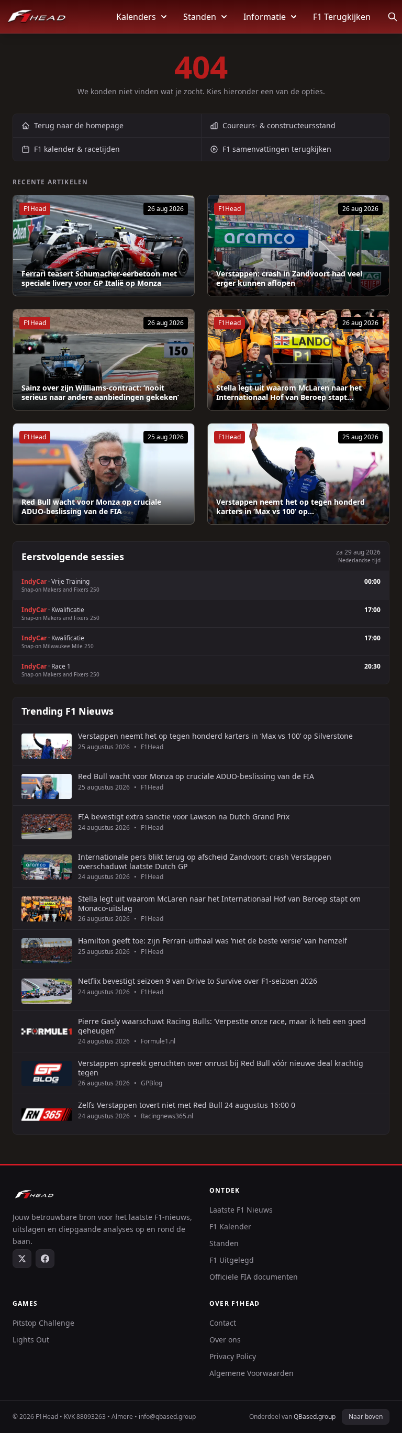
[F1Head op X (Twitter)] (22, 1258)
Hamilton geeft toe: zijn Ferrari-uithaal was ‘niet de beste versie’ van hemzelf (212, 941)
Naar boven (366, 1416)
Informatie (264, 17)
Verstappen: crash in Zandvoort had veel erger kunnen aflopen (289, 278)
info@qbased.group (167, 1416)
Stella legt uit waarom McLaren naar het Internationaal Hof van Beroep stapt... (289, 392)
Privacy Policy (232, 1356)
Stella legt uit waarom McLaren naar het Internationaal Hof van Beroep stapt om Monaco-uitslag (219, 903)
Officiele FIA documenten (253, 1277)
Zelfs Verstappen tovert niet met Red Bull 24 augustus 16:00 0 (186, 1105)
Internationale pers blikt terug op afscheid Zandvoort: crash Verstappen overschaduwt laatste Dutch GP (204, 861)
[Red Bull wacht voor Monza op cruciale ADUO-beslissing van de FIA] (103, 474)
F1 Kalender (230, 1226)
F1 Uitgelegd (231, 1260)
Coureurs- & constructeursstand (279, 125)
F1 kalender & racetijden (77, 149)
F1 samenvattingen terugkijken (276, 149)
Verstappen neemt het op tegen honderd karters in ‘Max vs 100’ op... (290, 506)
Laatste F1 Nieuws (241, 1210)
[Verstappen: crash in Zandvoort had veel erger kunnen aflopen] (298, 245)
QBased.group (315, 1416)
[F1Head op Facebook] (45, 1258)
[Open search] (392, 17)
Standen (199, 17)
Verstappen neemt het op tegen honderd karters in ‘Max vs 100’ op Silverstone (215, 736)
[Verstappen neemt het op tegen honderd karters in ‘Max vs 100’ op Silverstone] (298, 474)
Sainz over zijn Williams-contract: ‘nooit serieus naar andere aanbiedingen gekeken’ (100, 392)
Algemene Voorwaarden (251, 1373)
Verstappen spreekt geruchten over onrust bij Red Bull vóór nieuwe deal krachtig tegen (220, 1068)
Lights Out (31, 1340)
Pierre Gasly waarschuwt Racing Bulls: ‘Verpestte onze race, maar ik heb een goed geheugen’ (222, 1026)
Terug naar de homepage (79, 125)
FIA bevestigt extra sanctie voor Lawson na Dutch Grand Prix (183, 816)
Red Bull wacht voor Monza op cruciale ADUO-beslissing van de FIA (91, 506)
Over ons (225, 1340)
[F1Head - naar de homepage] (36, 16)
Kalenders (136, 17)
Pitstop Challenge (43, 1323)
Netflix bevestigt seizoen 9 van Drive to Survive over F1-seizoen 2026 (197, 981)
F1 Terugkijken (342, 17)
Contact (222, 1323)
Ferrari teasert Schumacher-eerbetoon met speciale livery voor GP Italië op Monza (99, 278)
